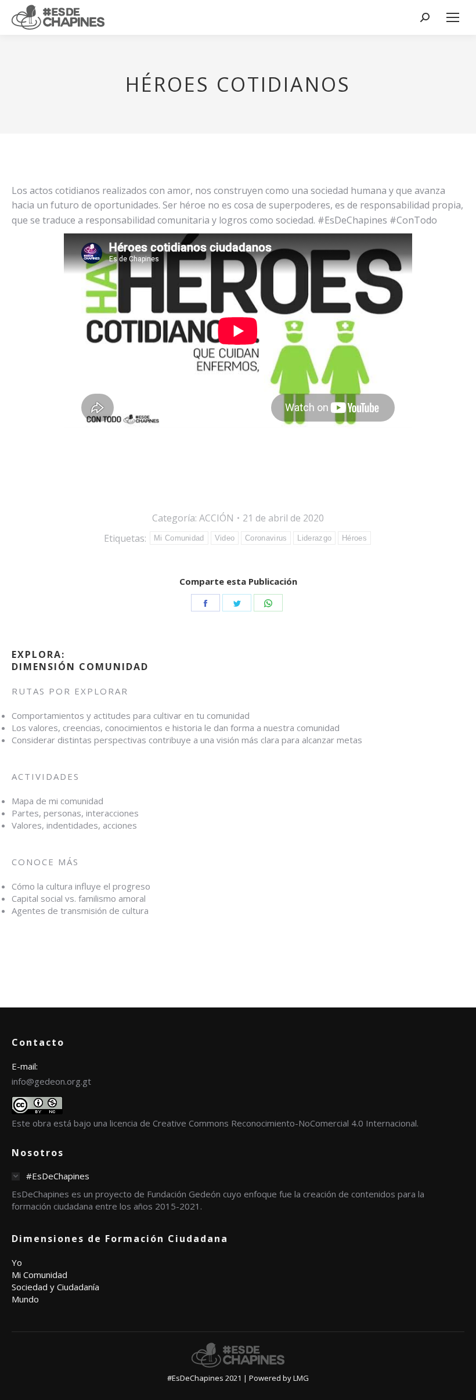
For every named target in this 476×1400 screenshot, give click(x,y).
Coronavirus (266, 538)
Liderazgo (314, 538)
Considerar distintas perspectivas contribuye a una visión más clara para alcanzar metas (187, 740)
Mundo (25, 1299)
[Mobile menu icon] (452, 17)
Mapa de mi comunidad (57, 801)
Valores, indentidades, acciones (74, 825)
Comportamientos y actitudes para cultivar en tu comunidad (131, 715)
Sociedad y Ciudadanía (55, 1287)
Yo (17, 1262)
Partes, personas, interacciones (75, 813)
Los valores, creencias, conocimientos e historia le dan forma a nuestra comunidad (176, 727)
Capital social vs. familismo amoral (79, 898)
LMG (301, 1378)
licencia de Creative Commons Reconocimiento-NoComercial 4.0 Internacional (263, 1123)
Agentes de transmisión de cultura (80, 910)
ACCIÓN (216, 518)
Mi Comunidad (179, 538)
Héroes (354, 538)
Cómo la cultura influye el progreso (81, 886)
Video (225, 538)
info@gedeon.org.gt (51, 1081)
